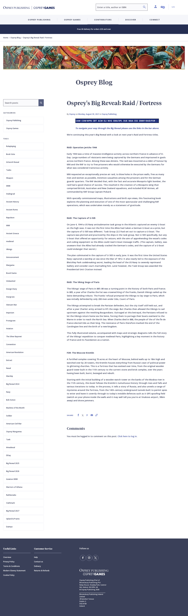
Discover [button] (130, 19)
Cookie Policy (8, 575)
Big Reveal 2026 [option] (12, 471)
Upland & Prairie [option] (13, 519)
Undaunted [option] (10, 281)
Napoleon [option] (10, 217)
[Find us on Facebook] (83, 558)
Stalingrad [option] (10, 194)
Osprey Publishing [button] (39, 19)
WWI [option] (8, 225)
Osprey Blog (15, 37)
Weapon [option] (9, 178)
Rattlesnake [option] (11, 495)
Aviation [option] (9, 328)
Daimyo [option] (9, 526)
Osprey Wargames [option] (14, 431)
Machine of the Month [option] (15, 408)
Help (36, 557)
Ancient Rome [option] (12, 209)
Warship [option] (9, 376)
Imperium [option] (10, 312)
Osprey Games (12, 128)
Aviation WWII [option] (12, 479)
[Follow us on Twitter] (95, 558)
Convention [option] (11, 344)
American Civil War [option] (14, 423)
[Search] (144, 7)
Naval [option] (8, 368)
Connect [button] (155, 19)
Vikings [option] (9, 249)
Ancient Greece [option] (12, 233)
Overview (7, 557)
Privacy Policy (8, 561)
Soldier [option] (9, 415)
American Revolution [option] (15, 352)
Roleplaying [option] (11, 146)
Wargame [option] (10, 265)
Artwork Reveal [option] (12, 162)
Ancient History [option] (12, 201)
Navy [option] (8, 392)
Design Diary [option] (11, 289)
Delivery (37, 566)
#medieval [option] (10, 447)
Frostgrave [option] (10, 320)
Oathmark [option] (10, 503)
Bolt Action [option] (10, 400)
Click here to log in (127, 436)
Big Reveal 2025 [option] (12, 463)
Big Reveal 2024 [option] (12, 384)
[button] (162, 7)
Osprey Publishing (13, 120)
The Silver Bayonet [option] (14, 336)
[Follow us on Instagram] (89, 558)
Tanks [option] (8, 170)
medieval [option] (10, 241)
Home (5, 37)
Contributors (103, 19)
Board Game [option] (11, 273)
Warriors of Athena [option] (14, 487)
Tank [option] (8, 439)
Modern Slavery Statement (14, 570)
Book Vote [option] (10, 154)
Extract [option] (9, 360)
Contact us (38, 561)
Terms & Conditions (11, 566)
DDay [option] (8, 455)
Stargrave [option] (10, 297)
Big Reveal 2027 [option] (12, 511)
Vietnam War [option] (11, 305)
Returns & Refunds (41, 570)
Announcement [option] (12, 257)
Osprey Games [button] (72, 19)
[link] (78, 415)
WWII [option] (8, 186)
